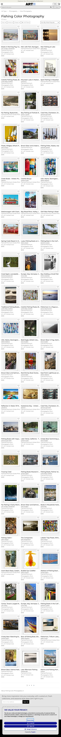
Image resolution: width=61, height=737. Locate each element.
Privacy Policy (30, 720)
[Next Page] (34, 685)
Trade (55, 3)
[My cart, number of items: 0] (59, 4)
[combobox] (25, 7)
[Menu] (2, 4)
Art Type (4, 11)
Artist (9, 22)
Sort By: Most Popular (47, 22)
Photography (13, 11)
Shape (16, 22)
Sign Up (25, 702)
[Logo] (31, 4)
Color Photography (26, 11)
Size (3, 22)
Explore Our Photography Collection (30, 1)
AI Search (57, 7)
